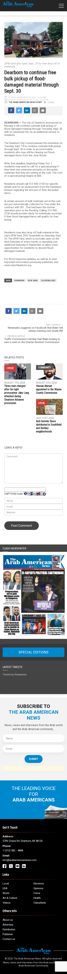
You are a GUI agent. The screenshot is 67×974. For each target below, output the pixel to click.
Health (37, 897)
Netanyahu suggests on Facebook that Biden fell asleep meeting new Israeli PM (35, 329)
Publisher (8, 934)
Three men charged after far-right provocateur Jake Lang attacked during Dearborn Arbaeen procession (16, 394)
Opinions (38, 888)
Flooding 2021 (48, 280)
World (6, 893)
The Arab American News (27, 958)
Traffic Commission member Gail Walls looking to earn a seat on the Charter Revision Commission (32, 341)
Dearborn (19, 280)
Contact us (9, 939)
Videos (6, 902)
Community (44, 367)
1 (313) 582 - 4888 (13, 850)
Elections (39, 883)
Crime (37, 893)
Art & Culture (10, 897)
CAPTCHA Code (13, 493)
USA (5, 888)
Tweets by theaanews (15, 674)
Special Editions (33, 652)
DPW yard (33, 280)
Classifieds (40, 902)
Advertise (8, 924)
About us (8, 919)
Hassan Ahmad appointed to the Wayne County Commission (49, 389)
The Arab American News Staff (25, 102)
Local (51, 102)
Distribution (9, 929)
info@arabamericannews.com (20, 860)
